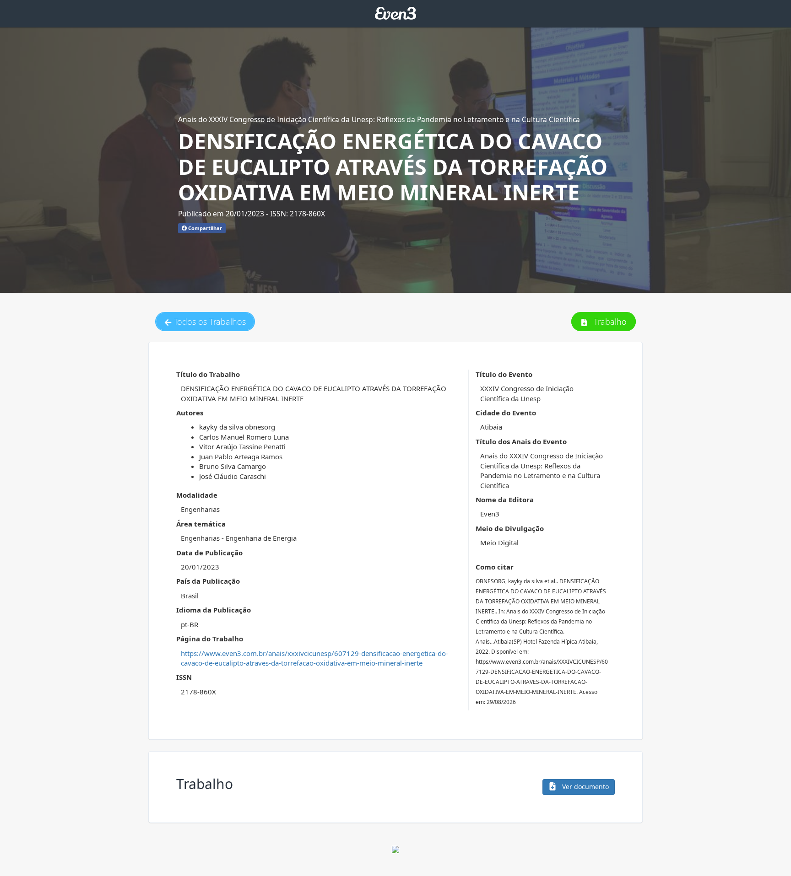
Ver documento (584, 786)
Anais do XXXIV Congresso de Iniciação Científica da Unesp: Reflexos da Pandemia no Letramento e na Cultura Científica (379, 119)
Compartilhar (204, 228)
